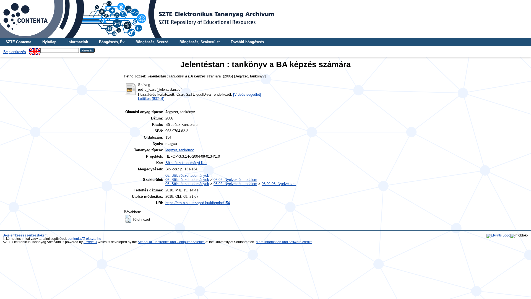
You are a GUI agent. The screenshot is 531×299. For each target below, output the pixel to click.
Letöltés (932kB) (151, 99)
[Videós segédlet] (247, 94)
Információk (77, 42)
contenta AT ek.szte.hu (84, 238)
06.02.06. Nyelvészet (279, 184)
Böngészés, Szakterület (199, 42)
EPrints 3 (90, 242)
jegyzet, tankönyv (179, 150)
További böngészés (247, 42)
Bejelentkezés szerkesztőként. (25, 235)
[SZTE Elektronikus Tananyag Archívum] (265, 19)
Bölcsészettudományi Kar (186, 163)
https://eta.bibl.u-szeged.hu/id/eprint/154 (197, 203)
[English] (34, 50)
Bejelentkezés (14, 52)
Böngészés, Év (111, 42)
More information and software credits (284, 242)
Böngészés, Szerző (152, 42)
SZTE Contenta (18, 42)
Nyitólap (49, 42)
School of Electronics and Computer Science (171, 242)
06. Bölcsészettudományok (187, 175)
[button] (128, 219)
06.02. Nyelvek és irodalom (235, 180)
